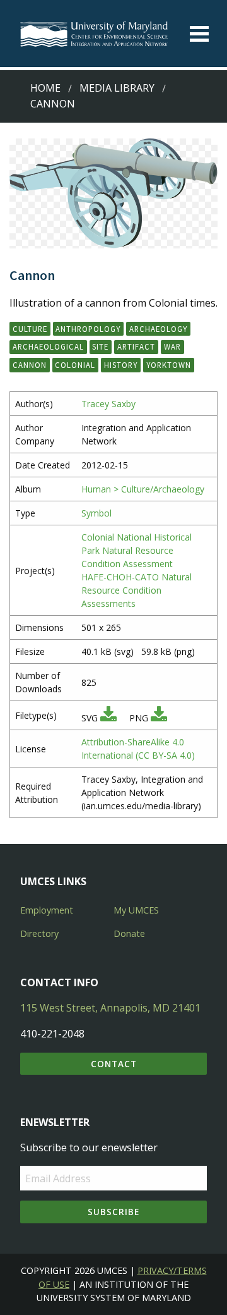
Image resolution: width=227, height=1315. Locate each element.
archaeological (48, 346)
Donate (129, 933)
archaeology (158, 329)
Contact (114, 1064)
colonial (75, 365)
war (172, 346)
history (120, 365)
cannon (30, 365)
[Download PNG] (159, 718)
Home (45, 88)
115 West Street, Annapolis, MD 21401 (110, 1008)
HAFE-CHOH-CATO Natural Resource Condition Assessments (136, 590)
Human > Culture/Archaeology (142, 489)
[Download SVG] (108, 718)
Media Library (116, 88)
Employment (46, 910)
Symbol (96, 513)
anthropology (87, 329)
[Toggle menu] (199, 34)
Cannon (52, 104)
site (100, 346)
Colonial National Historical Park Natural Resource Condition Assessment (136, 550)
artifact (136, 346)
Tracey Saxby (108, 404)
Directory (39, 933)
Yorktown (168, 365)
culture (30, 329)
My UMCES (136, 910)
